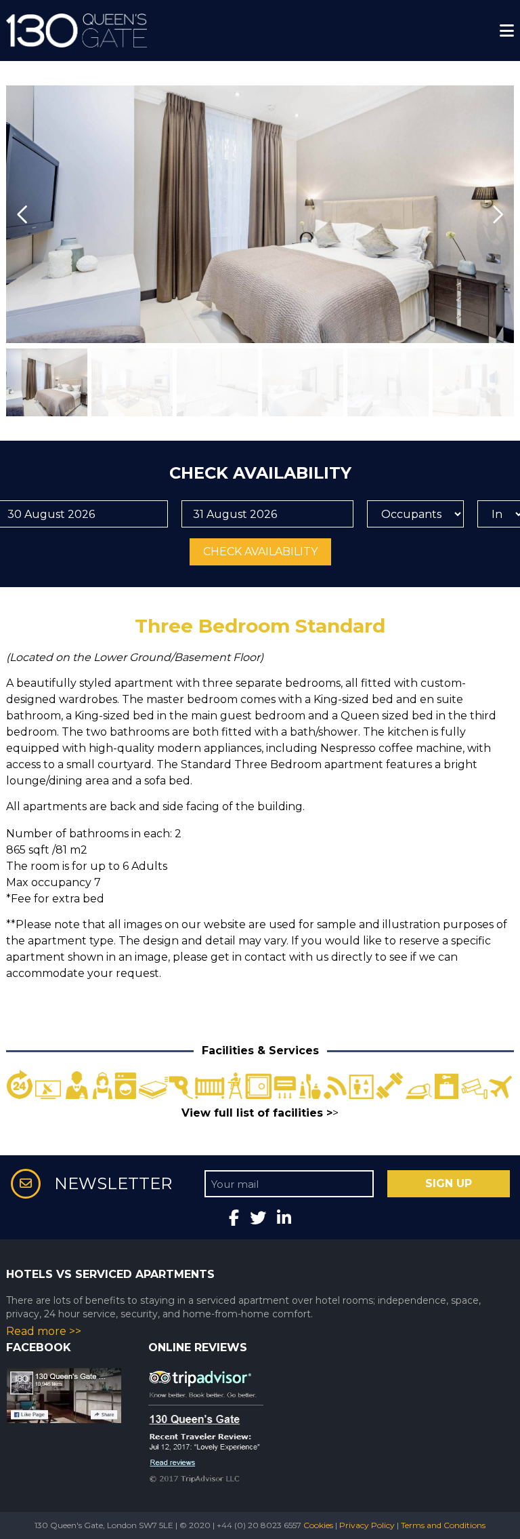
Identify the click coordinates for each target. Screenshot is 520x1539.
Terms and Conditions (443, 1525)
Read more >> (43, 1331)
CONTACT (39, 29)
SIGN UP (448, 1183)
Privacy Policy (367, 1525)
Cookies (318, 1525)
